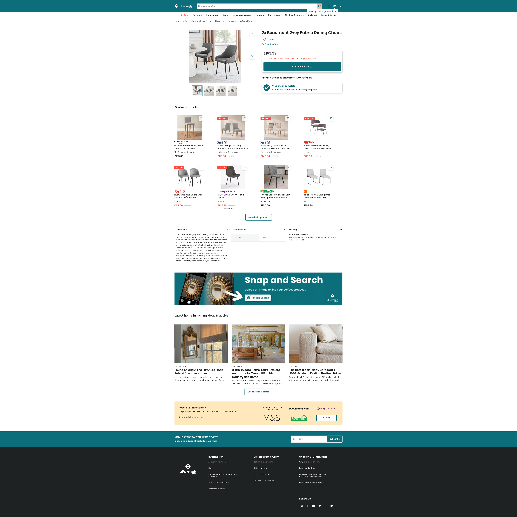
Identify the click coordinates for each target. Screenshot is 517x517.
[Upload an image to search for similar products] (335, 6)
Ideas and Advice (307, 468)
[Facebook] (307, 506)
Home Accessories (241, 15)
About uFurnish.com (217, 462)
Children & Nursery (294, 15)
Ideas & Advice (329, 15)
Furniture (197, 15)
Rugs (225, 15)
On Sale (184, 15)
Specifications (240, 229)
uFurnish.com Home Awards (312, 482)
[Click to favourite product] (252, 33)
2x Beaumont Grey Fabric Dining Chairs (302, 32)
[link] (189, 127)
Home (176, 21)
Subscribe (335, 439)
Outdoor (312, 15)
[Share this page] (329, 6)
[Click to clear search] (314, 6)
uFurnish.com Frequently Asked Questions (222, 475)
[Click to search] (319, 6)
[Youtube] (313, 506)
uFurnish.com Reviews (264, 480)
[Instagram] (301, 506)
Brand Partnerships (262, 474)
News (211, 468)
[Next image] (252, 56)
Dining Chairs (220, 21)
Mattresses (274, 15)
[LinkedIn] (332, 506)
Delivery (293, 229)
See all (326, 417)
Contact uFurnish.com (218, 489)
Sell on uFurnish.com (263, 462)
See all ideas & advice (258, 391)
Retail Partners (260, 468)
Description (181, 229)
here (299, 240)
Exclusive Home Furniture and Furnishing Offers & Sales (313, 475)
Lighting (260, 15)
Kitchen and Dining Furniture (201, 21)
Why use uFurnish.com (309, 462)
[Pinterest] (320, 506)
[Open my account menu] (341, 6)
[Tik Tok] (326, 506)
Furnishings (212, 15)
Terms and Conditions (218, 482)
